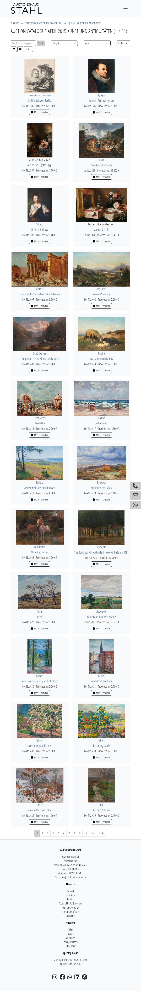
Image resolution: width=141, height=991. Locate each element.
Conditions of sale (70, 912)
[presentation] (39, 75)
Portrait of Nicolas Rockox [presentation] (101, 101)
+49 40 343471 (81, 865)
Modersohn (101, 611)
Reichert (101, 289)
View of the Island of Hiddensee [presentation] (39, 488)
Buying (71, 934)
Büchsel (101, 418)
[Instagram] (55, 978)
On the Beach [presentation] (101, 423)
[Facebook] (63, 978)
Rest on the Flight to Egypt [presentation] (39, 165)
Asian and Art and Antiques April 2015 (43, 23)
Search (40, 43)
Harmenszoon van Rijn (40, 95)
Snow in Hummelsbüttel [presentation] (39, 810)
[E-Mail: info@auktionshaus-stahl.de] (135, 495)
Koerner (40, 289)
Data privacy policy (70, 907)
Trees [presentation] (39, 617)
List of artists (70, 946)
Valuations (70, 938)
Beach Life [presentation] (40, 423)
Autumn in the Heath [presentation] (101, 488)
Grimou (39, 224)
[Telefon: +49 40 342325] (135, 486)
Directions (70, 895)
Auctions (15, 23)
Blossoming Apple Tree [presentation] (39, 746)
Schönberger (39, 353)
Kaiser (40, 611)
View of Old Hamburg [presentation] (101, 681)
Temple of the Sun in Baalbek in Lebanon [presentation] (39, 294)
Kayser (39, 676)
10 (86, 833)
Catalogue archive (70, 942)
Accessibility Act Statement (70, 903)
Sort (27, 49)
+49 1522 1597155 (75, 873)
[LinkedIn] (77, 978)
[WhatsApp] (70, 978)
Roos (101, 160)
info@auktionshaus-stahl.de (73, 877)
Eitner (39, 740)
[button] (14, 49)
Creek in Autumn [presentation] (101, 810)
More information (41, 112)
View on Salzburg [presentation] (101, 294)
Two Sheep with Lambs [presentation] (101, 359)
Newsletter (70, 916)
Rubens (101, 95)
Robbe (101, 353)
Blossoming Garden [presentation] (101, 746)
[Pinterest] (85, 978)
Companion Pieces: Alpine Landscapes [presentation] (40, 359)
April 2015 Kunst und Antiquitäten (84, 23)
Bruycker (101, 482)
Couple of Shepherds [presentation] (101, 165)
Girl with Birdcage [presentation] (39, 229)
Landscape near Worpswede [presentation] (101, 617)
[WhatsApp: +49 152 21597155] (135, 505)
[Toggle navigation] (125, 8)
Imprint (70, 899)
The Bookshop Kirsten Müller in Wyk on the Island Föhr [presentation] (101, 552)
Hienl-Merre (40, 418)
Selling (70, 929)
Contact (70, 891)
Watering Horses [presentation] (39, 552)
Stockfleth (101, 547)
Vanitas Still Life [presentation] (101, 229)
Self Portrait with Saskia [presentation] (39, 100)
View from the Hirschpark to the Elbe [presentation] (40, 681)
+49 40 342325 (66, 865)
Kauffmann (39, 547)
